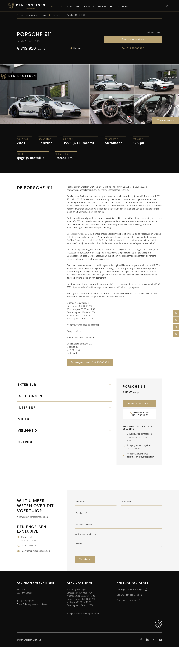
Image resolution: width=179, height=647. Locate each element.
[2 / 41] (112, 79)
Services (89, 6)
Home (43, 15)
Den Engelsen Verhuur (127, 600)
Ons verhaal (106, 6)
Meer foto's (167, 120)
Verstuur (84, 559)
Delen (77, 48)
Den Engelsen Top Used (127, 594)
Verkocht (73, 6)
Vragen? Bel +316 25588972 (91, 362)
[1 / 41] (45, 94)
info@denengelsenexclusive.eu (32, 604)
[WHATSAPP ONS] (176, 327)
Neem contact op (133, 39)
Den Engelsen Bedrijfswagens (130, 589)
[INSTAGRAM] (176, 334)
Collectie (57, 6)
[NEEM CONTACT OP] (176, 313)
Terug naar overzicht (28, 15)
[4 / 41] (112, 109)
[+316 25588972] (176, 320)
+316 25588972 (134, 48)
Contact (123, 6)
